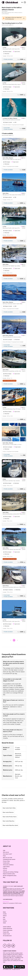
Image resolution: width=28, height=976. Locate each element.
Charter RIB (6, 932)
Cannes (5, 921)
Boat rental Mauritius (8, 821)
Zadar (4, 922)
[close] (24, 18)
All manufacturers (7, 935)
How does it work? (7, 854)
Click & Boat (4, 11)
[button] (16, 155)
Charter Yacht (6, 933)
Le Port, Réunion (5, 13)
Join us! (5, 870)
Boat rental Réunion (8, 812)
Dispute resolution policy (9, 873)
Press (4, 855)
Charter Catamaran (7, 930)
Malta (4, 912)
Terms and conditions (8, 864)
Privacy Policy (6, 861)
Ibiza (4, 919)
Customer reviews (7, 899)
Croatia (4, 913)
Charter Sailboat (7, 926)
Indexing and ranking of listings (10, 872)
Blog (4, 877)
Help (4, 850)
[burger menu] (22, 2)
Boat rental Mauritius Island (10, 825)
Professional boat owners (9, 859)
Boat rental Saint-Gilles (9, 808)
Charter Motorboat (7, 928)
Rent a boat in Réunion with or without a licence (12, 12)
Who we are (6, 852)
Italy (4, 917)
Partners (5, 868)
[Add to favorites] (24, 29)
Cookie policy (6, 863)
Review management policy (9, 875)
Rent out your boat (7, 857)
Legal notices (6, 866)
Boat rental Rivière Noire (9, 816)
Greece (4, 915)
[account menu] (24, 2)
